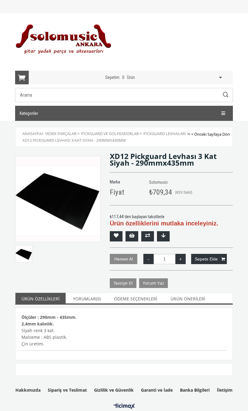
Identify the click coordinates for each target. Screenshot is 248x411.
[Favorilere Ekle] (116, 236)
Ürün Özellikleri (40, 299)
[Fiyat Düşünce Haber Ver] (163, 236)
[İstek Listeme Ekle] (132, 236)
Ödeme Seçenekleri (135, 299)
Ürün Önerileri (188, 299)
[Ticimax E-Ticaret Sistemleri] (124, 406)
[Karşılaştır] (147, 236)
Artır (180, 259)
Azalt (148, 259)
